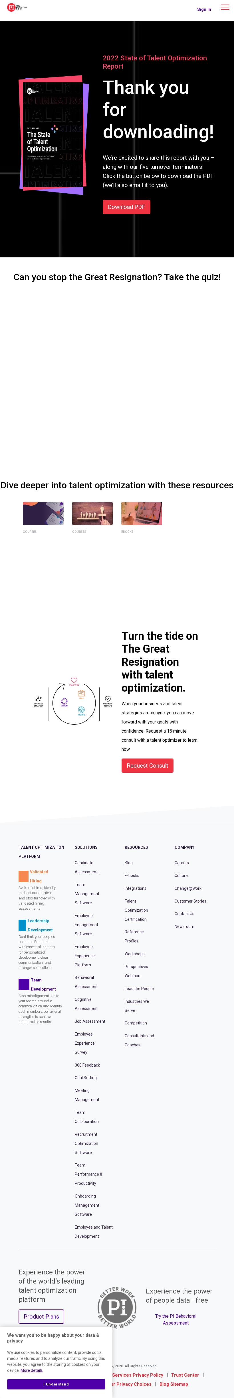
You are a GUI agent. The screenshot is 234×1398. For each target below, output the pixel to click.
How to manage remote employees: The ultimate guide (137, 556)
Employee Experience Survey (85, 1043)
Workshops (135, 954)
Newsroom (184, 926)
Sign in (204, 9)
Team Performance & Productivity (88, 1174)
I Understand (56, 1384)
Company (184, 847)
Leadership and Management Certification (92, 546)
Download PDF (126, 207)
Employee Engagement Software (86, 924)
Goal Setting (86, 1077)
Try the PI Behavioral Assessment (175, 1319)
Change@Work (188, 888)
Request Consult (147, 765)
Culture (181, 875)
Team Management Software (87, 893)
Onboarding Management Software (87, 1205)
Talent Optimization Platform (41, 852)
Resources (136, 847)
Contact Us (184, 913)
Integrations (135, 888)
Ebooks (127, 532)
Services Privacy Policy (137, 1375)
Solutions (86, 847)
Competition (136, 1023)
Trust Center (185, 1375)
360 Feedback (87, 1065)
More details (32, 1370)
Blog (129, 862)
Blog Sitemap (174, 1384)
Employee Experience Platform (85, 955)
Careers (182, 862)
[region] (56, 1362)
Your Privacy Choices (128, 1384)
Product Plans (41, 1316)
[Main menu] (225, 7)
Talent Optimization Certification (39, 546)
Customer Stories (190, 901)
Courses (30, 532)
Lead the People (139, 988)
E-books (132, 875)
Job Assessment (90, 1021)
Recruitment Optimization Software (86, 1143)
